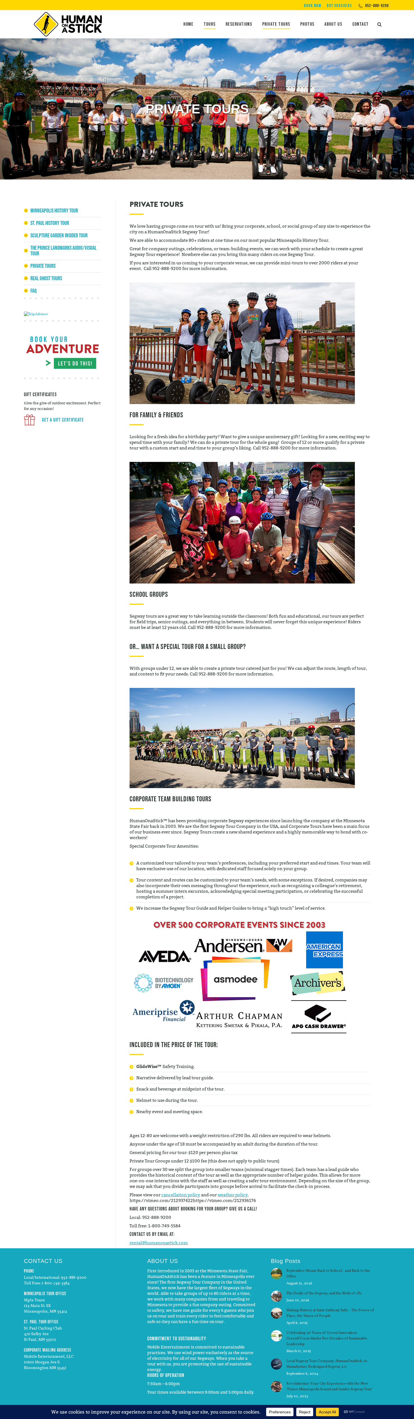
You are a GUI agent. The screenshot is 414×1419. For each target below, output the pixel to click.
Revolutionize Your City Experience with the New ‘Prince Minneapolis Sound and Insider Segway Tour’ (329, 1386)
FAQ (33, 290)
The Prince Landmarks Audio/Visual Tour (63, 250)
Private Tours (42, 266)
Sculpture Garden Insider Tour (59, 235)
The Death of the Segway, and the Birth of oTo (324, 1293)
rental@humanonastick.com (159, 1242)
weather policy (233, 1194)
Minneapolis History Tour (54, 210)
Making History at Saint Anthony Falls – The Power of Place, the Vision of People (330, 1313)
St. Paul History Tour (49, 223)
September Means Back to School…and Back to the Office (328, 1273)
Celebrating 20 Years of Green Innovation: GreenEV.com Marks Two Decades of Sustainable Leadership (326, 1338)
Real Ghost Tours (46, 278)
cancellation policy (180, 1194)
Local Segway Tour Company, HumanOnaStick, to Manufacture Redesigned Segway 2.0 (327, 1364)
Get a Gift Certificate (62, 420)
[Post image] (276, 1273)
